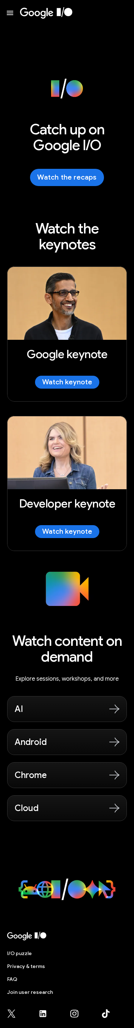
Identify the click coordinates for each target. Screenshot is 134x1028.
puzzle (19, 953)
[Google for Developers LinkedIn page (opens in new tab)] (47, 1013)
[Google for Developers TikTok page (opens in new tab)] (105, 1013)
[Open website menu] (10, 13)
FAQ (12, 979)
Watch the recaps (66, 177)
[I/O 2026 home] (46, 13)
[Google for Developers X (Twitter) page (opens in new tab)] (15, 1013)
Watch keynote (67, 382)
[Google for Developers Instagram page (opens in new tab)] (78, 1013)
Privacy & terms (26, 966)
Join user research (30, 992)
